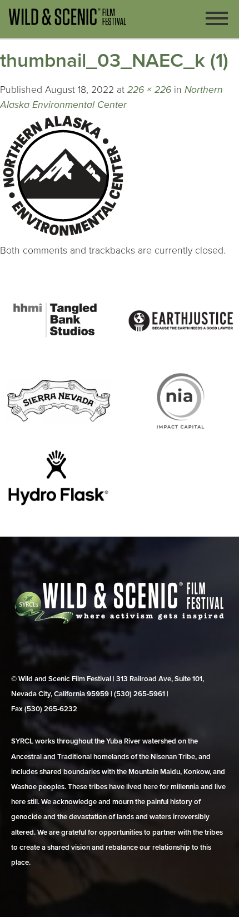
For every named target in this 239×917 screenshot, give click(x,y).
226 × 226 (149, 90)
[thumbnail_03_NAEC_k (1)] (63, 235)
